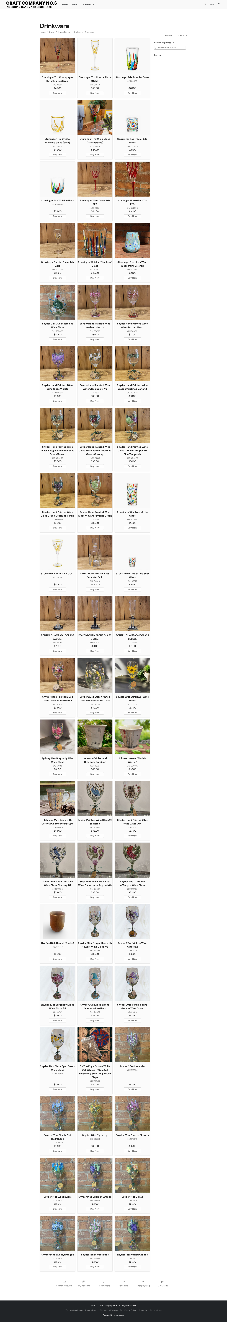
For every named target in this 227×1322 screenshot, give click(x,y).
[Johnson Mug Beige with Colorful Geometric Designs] (57, 798)
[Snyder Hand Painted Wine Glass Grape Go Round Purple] (57, 490)
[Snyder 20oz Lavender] (132, 1044)
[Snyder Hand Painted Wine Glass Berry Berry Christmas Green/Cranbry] (95, 425)
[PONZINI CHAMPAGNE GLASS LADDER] (57, 613)
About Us (143, 1310)
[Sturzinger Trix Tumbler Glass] (132, 55)
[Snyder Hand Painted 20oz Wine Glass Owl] (132, 798)
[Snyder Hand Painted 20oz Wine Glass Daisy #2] (95, 363)
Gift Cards (163, 1285)
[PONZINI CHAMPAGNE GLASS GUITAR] (95, 613)
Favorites (123, 1285)
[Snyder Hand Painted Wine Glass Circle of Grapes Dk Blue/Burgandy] (132, 425)
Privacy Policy (91, 1310)
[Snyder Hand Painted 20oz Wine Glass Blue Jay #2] (57, 860)
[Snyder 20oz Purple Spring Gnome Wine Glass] (132, 983)
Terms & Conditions (74, 1310)
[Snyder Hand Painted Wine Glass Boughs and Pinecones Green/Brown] (57, 425)
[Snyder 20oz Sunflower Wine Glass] (132, 675)
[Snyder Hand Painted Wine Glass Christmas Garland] (132, 363)
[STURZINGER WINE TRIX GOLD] (57, 552)
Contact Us (88, 4)
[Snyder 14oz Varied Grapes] (132, 1233)
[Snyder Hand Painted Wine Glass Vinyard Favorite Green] (95, 490)
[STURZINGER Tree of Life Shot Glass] (132, 552)
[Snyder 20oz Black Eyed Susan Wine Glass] (57, 1044)
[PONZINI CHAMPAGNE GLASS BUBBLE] (132, 613)
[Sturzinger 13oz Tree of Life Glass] (132, 490)
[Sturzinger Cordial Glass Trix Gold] (57, 240)
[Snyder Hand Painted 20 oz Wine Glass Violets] (57, 363)
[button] (31, 4)
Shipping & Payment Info (111, 1310)
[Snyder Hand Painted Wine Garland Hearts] (95, 302)
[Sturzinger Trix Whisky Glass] (57, 179)
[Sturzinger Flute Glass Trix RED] (132, 179)
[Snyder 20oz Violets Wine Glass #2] (132, 921)
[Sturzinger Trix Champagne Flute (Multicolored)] (57, 55)
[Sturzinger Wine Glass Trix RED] (95, 179)
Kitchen (77, 32)
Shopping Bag (143, 1285)
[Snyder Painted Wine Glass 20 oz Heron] (95, 798)
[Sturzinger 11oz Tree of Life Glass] (132, 117)
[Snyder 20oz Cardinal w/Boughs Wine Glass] (132, 860)
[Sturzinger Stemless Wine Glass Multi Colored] (132, 240)
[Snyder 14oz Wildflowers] (57, 1175)
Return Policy (130, 1310)
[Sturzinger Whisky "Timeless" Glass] (95, 240)
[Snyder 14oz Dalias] (132, 1175)
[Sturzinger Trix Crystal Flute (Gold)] (95, 55)
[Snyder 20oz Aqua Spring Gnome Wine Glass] (95, 983)
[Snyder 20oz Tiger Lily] (95, 1113)
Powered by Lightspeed (113, 1315)
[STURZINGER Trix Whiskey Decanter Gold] (95, 552)
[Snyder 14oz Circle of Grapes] (95, 1175)
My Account (84, 1285)
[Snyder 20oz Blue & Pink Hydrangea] (57, 1113)
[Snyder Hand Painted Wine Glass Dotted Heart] (132, 302)
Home (65, 4)
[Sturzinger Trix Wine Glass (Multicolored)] (95, 117)
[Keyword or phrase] (156, 48)
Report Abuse (155, 1310)
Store (75, 4)
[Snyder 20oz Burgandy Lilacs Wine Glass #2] (57, 983)
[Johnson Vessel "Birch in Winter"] (132, 737)
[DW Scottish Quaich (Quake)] (57, 921)
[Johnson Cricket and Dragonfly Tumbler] (95, 737)
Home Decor (64, 32)
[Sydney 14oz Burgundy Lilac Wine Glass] (57, 737)
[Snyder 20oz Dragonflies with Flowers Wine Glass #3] (95, 921)
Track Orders (103, 1285)
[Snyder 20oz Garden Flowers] (132, 1113)
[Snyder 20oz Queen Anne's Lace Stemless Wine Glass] (95, 675)
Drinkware (89, 32)
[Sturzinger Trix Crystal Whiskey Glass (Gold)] (57, 117)
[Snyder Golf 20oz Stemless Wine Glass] (57, 302)
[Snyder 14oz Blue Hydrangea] (57, 1233)
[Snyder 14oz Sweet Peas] (95, 1233)
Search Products (64, 1285)
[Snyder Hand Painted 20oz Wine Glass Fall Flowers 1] (57, 675)
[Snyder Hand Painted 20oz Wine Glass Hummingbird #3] (95, 860)
